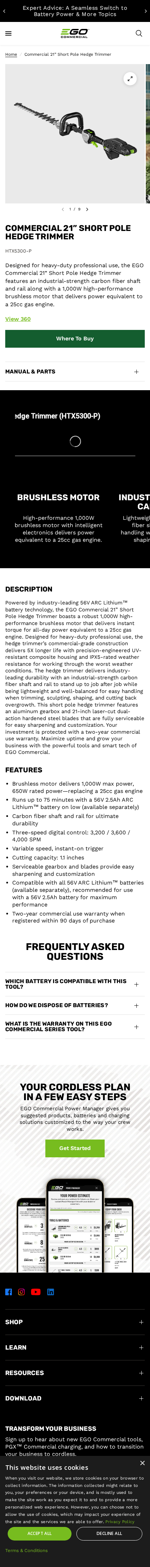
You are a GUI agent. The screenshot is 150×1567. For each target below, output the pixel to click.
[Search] (139, 33)
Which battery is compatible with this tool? (66, 984)
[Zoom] (130, 78)
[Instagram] (21, 1291)
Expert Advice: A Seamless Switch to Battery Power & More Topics (75, 11)
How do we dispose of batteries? (56, 1005)
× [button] (142, 1463)
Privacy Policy (119, 1521)
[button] (75, 1148)
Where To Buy (74, 338)
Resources (24, 1373)
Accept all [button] (40, 1533)
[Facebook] (8, 1291)
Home (11, 54)
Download (23, 1398)
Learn (16, 1347)
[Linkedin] (50, 1291)
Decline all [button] (109, 1533)
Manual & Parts (30, 371)
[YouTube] (36, 1291)
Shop (14, 1322)
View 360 (18, 319)
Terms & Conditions (26, 1550)
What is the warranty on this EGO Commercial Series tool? (58, 1026)
